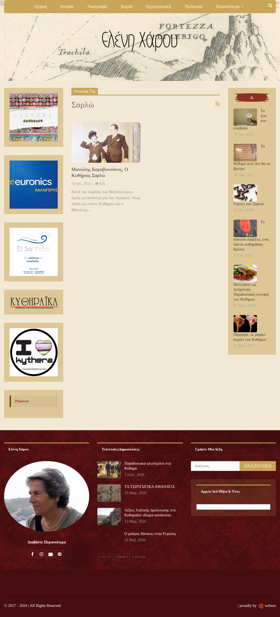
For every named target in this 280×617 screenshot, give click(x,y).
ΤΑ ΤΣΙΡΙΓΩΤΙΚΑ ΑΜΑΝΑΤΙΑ (149, 487)
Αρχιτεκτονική (158, 6)
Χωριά (126, 6)
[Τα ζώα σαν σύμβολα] (245, 117)
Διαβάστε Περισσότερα (47, 542)
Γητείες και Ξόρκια (249, 204)
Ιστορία (67, 6)
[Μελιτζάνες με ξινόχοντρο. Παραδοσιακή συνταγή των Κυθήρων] (245, 273)
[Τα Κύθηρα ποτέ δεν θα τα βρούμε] (245, 152)
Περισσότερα (228, 6)
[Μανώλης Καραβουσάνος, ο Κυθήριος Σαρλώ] (106, 142)
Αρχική (40, 6)
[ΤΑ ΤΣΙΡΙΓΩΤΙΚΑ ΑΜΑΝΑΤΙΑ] (109, 493)
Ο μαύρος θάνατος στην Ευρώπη (150, 534)
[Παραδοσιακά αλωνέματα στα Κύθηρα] (109, 470)
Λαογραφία (97, 6)
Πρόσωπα (193, 6)
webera (270, 606)
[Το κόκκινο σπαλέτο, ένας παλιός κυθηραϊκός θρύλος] (245, 228)
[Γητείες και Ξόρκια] (245, 193)
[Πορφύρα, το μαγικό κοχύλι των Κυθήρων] (245, 324)
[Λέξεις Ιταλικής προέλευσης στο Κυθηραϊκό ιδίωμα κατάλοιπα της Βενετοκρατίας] (109, 516)
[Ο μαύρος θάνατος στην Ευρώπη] (109, 540)
